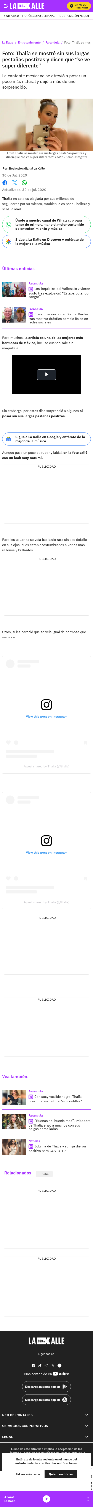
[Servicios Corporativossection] (87, 1426)
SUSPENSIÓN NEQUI (74, 16)
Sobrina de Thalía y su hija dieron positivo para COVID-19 (57, 1148)
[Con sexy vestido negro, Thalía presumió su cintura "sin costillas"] (14, 1097)
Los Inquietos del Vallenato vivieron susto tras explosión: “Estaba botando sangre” (59, 292)
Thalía (44, 1174)
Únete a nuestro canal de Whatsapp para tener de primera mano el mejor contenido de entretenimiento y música (49, 224)
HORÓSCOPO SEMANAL (38, 16)
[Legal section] (87, 1437)
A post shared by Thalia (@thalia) (46, 766)
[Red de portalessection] (87, 1415)
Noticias (34, 1141)
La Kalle (7, 42)
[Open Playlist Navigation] (88, 1499)
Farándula (52, 42)
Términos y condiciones (24, 1453)
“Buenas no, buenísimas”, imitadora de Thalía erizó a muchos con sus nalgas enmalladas (60, 1124)
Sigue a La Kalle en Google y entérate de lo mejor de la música (50, 439)
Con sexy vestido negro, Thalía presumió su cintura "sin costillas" (55, 1098)
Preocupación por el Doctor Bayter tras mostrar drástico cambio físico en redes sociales (58, 318)
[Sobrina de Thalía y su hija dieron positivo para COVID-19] (14, 1147)
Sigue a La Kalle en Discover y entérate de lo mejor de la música (49, 241)
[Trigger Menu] (6, 5)
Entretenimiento (29, 42)
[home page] (46, 1340)
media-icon (46, 1499)
